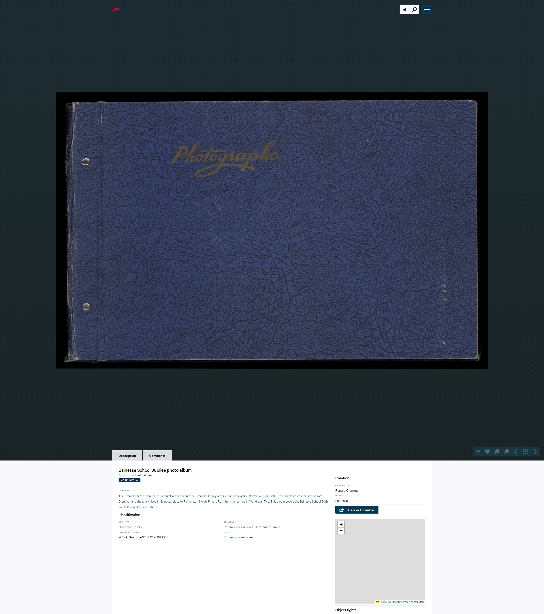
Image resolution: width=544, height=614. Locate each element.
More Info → (129, 480)
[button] (341, 524)
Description (127, 455)
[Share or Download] (477, 451)
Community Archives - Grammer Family (252, 526)
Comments (157, 455)
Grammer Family (130, 526)
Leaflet (383, 602)
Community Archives (238, 537)
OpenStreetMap (401, 602)
